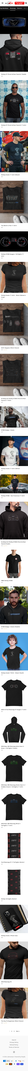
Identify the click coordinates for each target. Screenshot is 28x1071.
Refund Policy (14, 1045)
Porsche (19, 8)
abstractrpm (10, 1056)
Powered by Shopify (20, 1056)
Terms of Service (14, 1047)
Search (14, 1040)
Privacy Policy (14, 1042)
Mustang (12, 8)
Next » (18, 1031)
